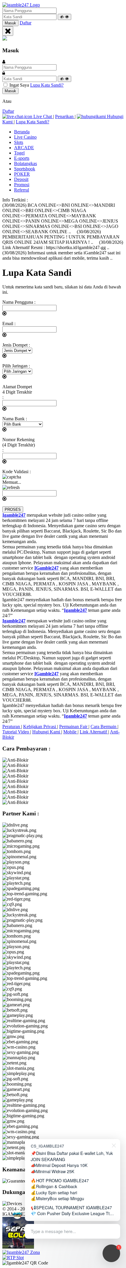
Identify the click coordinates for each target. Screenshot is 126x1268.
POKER (22, 174)
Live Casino (25, 137)
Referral (21, 189)
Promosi (21, 184)
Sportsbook (24, 168)
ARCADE (24, 147)
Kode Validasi (16, 471)
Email (9, 323)
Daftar (25, 22)
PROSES (13, 509)
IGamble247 (46, 567)
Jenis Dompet (16, 344)
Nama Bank (14, 418)
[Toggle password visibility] (64, 17)
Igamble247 (13, 515)
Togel (19, 152)
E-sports (21, 158)
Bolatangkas (25, 163)
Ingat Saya (19, 85)
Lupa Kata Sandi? (47, 85)
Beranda (22, 131)
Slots (18, 142)
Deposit (21, 179)
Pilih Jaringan (16, 365)
